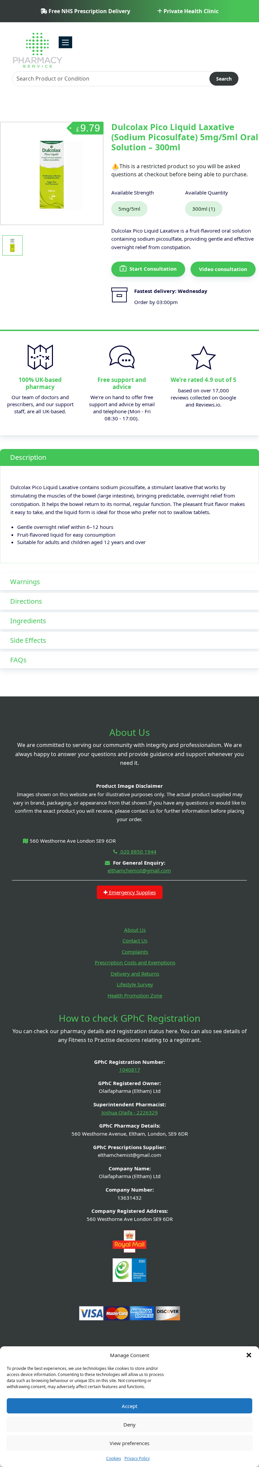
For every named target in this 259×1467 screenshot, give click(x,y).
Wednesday (192, 291)
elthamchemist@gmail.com (139, 870)
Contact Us (134, 940)
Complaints (135, 951)
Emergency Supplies (132, 892)
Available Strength (132, 192)
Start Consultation (152, 268)
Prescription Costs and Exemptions (135, 962)
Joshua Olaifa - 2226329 (130, 1112)
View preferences (129, 1443)
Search (224, 79)
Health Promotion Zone (135, 995)
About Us (135, 929)
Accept (129, 1406)
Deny (129, 1424)
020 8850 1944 (137, 851)
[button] (249, 1355)
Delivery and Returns (135, 973)
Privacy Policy (137, 1458)
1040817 (129, 1069)
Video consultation (223, 269)
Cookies (113, 1458)
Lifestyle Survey (135, 984)
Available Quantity (206, 192)
